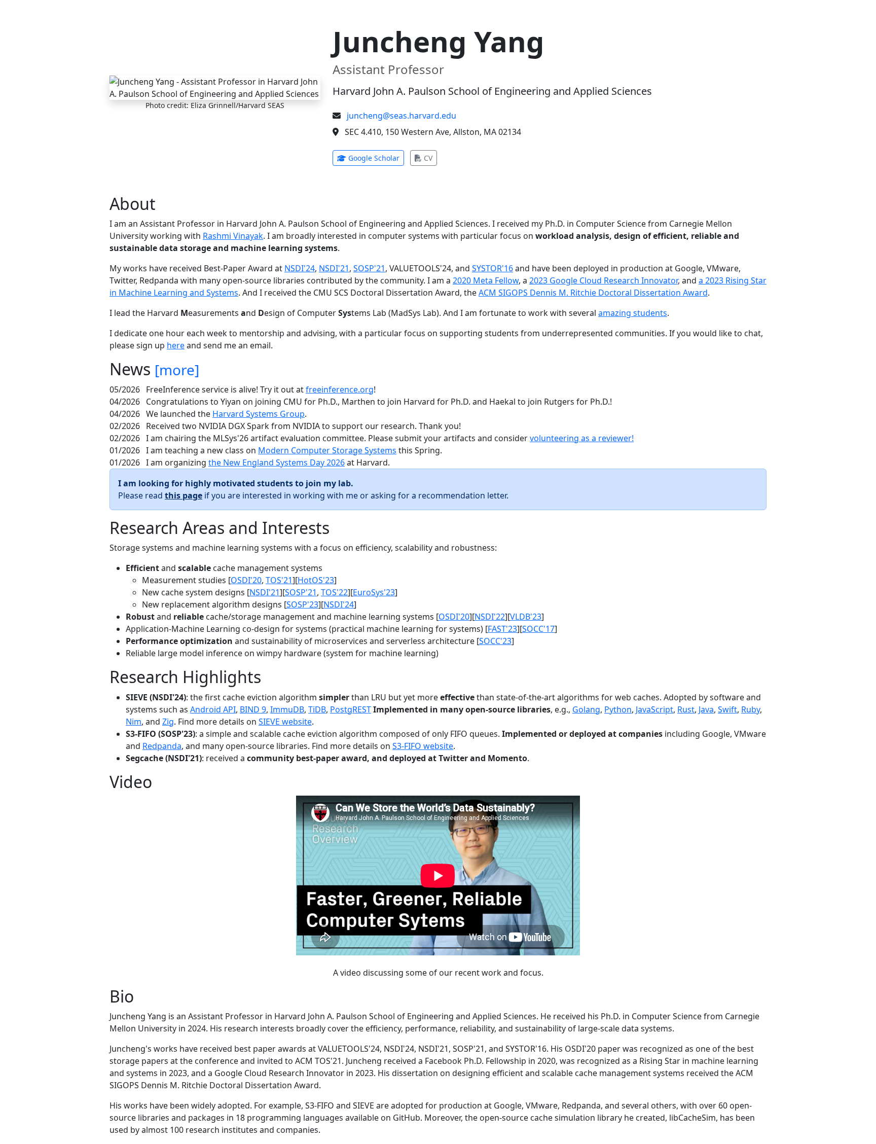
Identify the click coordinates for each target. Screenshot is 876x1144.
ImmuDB (287, 709)
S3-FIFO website (422, 746)
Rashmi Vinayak (233, 235)
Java (706, 709)
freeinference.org (340, 389)
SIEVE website (285, 721)
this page (183, 495)
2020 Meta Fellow (486, 280)
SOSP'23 (302, 604)
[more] (177, 369)
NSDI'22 (489, 616)
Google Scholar (375, 158)
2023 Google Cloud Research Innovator (603, 280)
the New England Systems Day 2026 (276, 462)
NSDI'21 (334, 268)
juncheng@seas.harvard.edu (401, 115)
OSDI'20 (246, 580)
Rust (686, 709)
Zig (168, 721)
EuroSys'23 (374, 592)
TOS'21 (279, 580)
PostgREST (350, 709)
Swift (727, 709)
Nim (133, 721)
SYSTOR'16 (492, 268)
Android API (213, 709)
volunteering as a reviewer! (582, 438)
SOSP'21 (369, 268)
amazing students (632, 312)
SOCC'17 (538, 628)
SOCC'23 (495, 641)
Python (618, 709)
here (176, 345)
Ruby (750, 709)
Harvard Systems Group (258, 413)
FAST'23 (502, 628)
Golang (586, 709)
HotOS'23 (316, 580)
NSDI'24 (299, 268)
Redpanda (161, 746)
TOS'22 (334, 592)
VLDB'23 (525, 616)
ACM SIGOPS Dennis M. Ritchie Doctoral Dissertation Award (593, 292)
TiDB (317, 709)
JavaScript (654, 709)
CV (429, 158)
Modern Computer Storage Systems (327, 450)
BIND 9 (253, 709)
